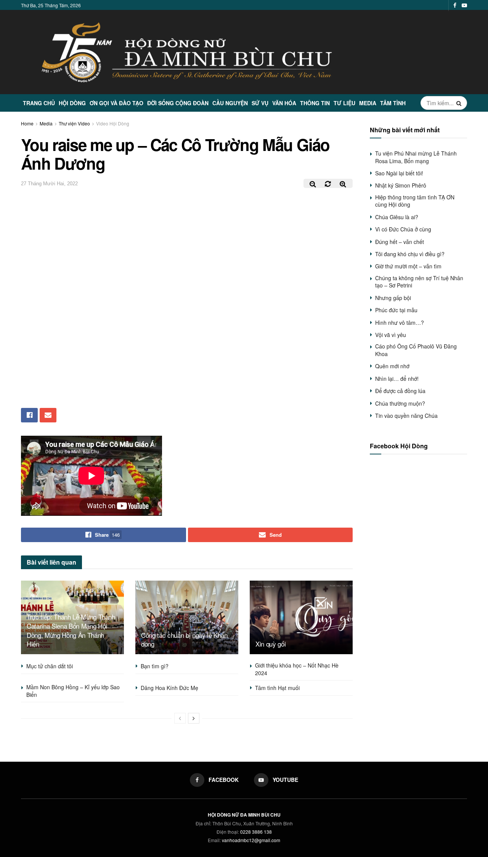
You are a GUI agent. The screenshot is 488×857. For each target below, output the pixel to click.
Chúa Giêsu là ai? (396, 217)
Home (27, 123)
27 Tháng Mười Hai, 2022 (49, 183)
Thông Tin (315, 103)
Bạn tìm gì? (155, 666)
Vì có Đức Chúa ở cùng (403, 229)
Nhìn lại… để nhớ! (397, 378)
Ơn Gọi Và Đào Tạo (116, 103)
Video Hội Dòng (112, 123)
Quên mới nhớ (392, 366)
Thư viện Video (74, 123)
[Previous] (180, 718)
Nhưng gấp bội (393, 298)
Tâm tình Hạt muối (277, 688)
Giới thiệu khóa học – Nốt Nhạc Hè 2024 (297, 669)
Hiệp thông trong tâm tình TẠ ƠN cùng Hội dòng (414, 201)
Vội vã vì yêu (390, 335)
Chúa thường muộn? (400, 403)
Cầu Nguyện (230, 103)
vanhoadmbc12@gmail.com (251, 840)
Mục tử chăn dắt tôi (49, 666)
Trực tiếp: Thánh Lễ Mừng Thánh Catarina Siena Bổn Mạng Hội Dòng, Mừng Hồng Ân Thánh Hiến (71, 630)
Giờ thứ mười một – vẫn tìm (408, 266)
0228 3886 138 (256, 831)
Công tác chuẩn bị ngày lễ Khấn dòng (184, 639)
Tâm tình (393, 103)
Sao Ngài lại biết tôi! (399, 173)
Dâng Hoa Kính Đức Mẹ (169, 688)
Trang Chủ (39, 103)
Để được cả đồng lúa (400, 391)
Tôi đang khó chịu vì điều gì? (410, 254)
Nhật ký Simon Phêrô (400, 185)
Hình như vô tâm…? (399, 322)
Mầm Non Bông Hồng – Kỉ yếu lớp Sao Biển (73, 690)
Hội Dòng (72, 103)
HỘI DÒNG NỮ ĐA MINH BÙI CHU (244, 814)
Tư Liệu (344, 103)
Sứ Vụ (260, 103)
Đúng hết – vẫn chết (399, 242)
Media (367, 103)
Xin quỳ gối (270, 643)
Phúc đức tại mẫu (396, 310)
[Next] (193, 718)
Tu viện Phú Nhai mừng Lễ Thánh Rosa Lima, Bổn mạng (416, 157)
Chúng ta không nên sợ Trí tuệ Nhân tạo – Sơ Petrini (419, 281)
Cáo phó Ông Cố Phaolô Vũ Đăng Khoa (416, 350)
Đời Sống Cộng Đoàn (178, 103)
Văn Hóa (284, 103)
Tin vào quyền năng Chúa (406, 415)
